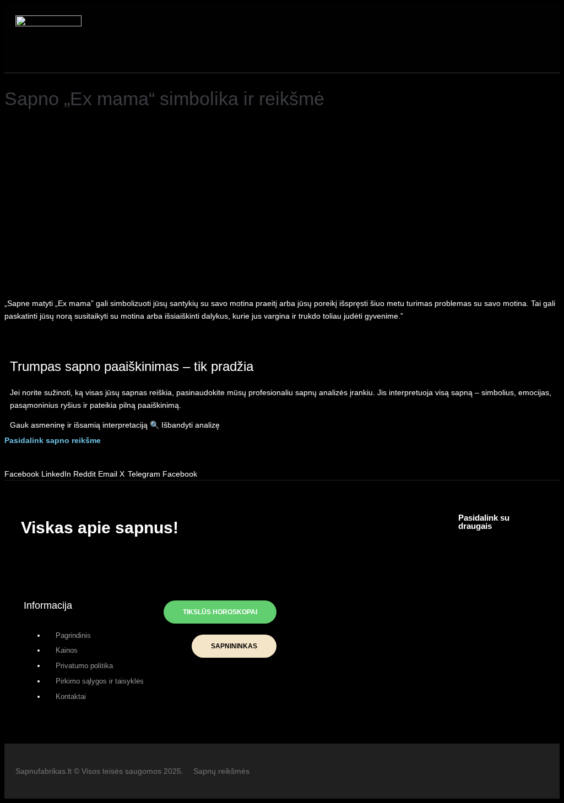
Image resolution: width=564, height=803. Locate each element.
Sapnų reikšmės (221, 771)
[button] (274, 38)
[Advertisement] (282, 207)
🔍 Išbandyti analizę (185, 424)
